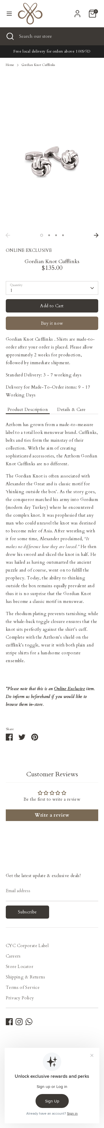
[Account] (77, 12)
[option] (52, 164)
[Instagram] (19, 1021)
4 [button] (63, 235)
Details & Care (71, 409)
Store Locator (19, 966)
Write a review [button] (52, 815)
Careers (13, 956)
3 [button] (56, 235)
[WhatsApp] (28, 1021)
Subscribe (27, 912)
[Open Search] (9, 36)
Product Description (28, 409)
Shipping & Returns (25, 977)
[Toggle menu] (9, 13)
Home (10, 65)
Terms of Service (23, 987)
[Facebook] (9, 1021)
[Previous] (7, 235)
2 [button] (49, 235)
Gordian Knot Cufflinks (38, 65)
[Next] (96, 235)
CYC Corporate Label (27, 946)
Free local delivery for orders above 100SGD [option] (51, 51)
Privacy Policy (20, 998)
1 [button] (41, 235)
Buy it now (52, 323)
